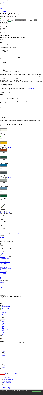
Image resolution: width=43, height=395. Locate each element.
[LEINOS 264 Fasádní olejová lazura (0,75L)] (5, 308)
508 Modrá (8, 162)
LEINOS (3, 328)
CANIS (2, 324)
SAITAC (3, 330)
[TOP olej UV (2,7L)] (2, 304)
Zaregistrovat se (3, 2)
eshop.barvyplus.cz (5, 373)
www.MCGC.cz (22, 343)
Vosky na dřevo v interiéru (3, 273)
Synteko (2, 314)
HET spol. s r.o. (3, 326)
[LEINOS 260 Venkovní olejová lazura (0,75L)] (5, 306)
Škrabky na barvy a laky (2, 257)
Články (1, 6)
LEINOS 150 (26, 88)
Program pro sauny (2, 287)
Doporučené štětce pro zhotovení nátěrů (4, 258)
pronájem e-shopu (18, 373)
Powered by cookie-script (4, 394)
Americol (3, 321)
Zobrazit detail (1, 214)
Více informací (18, 233)
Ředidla (1, 269)
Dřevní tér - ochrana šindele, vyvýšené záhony (8, 382)
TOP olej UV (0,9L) (2, 302)
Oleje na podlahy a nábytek (3, 272)
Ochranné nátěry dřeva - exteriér (3, 267)
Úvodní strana (1, 5)
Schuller (2, 331)
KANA (2, 327)
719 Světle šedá (9, 177)
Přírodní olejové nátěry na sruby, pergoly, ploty (5, 262)
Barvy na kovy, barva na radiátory (3, 283)
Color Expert (3, 325)
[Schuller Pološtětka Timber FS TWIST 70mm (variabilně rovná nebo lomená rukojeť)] (2, 206)
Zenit (2, 334)
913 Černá (8, 134)
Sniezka (2, 315)
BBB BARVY (3, 323)
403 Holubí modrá (9, 185)
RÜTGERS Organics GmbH (5, 329)
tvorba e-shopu (14, 373)
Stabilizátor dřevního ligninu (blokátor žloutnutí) (5, 259)
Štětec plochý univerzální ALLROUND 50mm (5, 212)
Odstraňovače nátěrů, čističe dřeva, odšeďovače (8, 377)
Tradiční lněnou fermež (31, 88)
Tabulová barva (2, 288)
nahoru (1, 253)
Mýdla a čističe (1, 277)
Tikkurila (3, 333)
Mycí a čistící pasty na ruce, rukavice (4, 286)
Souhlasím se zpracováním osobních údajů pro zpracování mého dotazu (8, 233)
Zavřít (4, 376)
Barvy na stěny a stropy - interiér (6, 385)
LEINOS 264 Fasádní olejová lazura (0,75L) (5, 307)
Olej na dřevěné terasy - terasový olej (4, 263)
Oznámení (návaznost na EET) (5, 349)
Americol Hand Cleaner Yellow (15, 105)
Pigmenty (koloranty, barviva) (3, 282)
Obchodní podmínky (4, 351)
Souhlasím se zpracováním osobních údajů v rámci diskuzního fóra (8, 244)
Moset (2, 313)
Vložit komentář (2, 237)
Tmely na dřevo (2, 278)
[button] (14, 393)
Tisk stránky (3, 253)
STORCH (3, 332)
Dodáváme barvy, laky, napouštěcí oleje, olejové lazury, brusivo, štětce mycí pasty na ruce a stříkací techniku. (11, 4)
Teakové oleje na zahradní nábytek (4, 264)
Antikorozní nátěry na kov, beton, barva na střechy (5, 268)
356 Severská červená (9, 147)
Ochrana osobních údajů (4, 354)
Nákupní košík (1, 8)
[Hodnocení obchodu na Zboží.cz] (2, 374)
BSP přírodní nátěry (4, 312)
